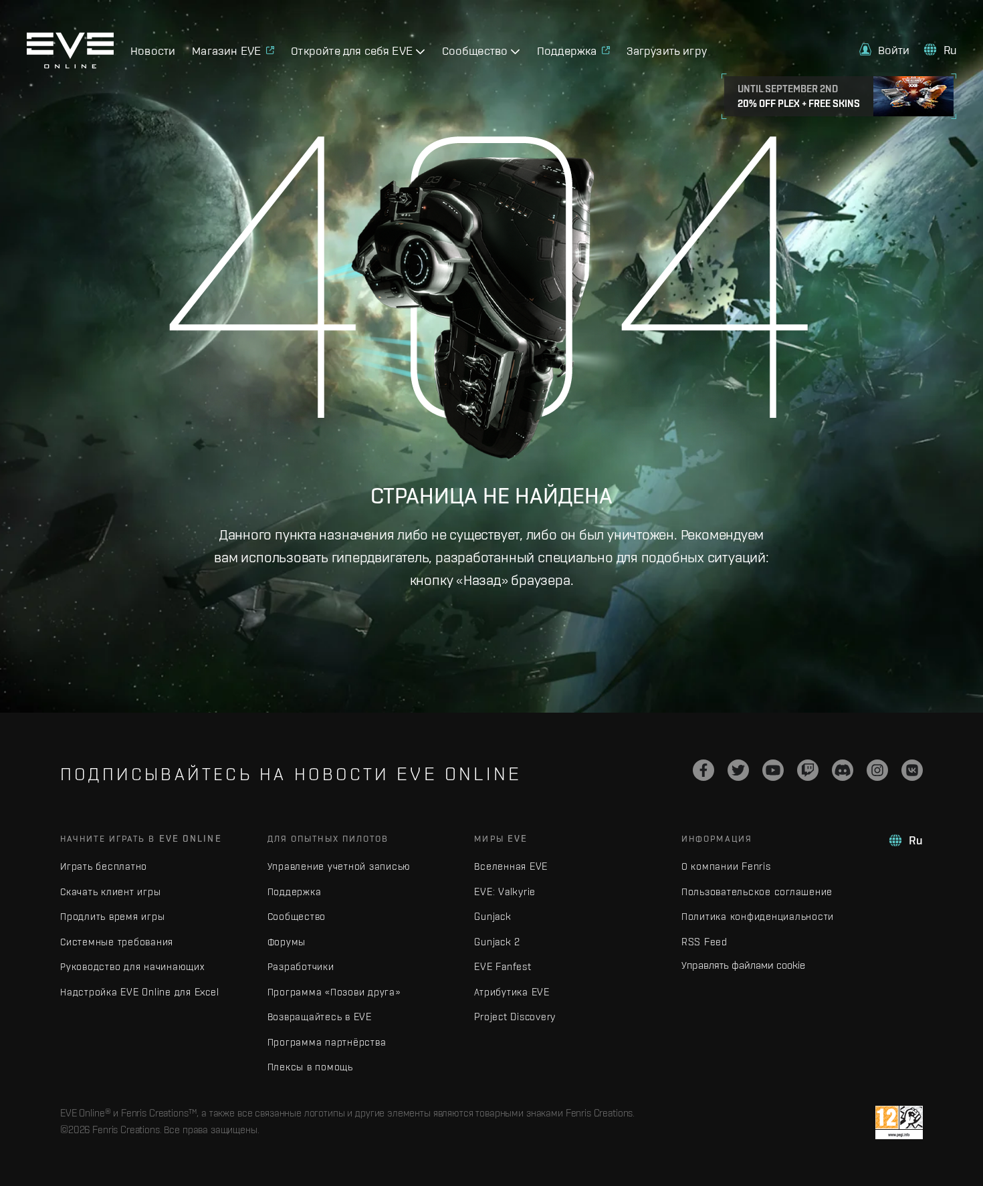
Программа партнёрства (327, 1042)
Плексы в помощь (310, 1066)
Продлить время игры (112, 916)
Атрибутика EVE (512, 991)
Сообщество (296, 916)
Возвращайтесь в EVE (319, 1016)
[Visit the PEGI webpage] (899, 1122)
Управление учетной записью (339, 866)
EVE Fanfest (502, 966)
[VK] (912, 770)
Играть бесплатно (103, 866)
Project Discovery (515, 1016)
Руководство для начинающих (132, 966)
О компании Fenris (726, 866)
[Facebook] (703, 770)
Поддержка (294, 891)
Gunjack (492, 916)
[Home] (70, 65)
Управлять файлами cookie (743, 965)
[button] (884, 50)
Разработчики (300, 966)
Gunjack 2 (497, 941)
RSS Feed (704, 941)
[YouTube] (773, 770)
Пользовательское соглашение (757, 891)
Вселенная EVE (511, 866)
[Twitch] (807, 770)
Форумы (286, 941)
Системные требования (116, 941)
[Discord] (842, 770)
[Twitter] (738, 770)
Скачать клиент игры (110, 891)
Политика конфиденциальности (757, 916)
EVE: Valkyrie (505, 891)
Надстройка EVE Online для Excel (139, 991)
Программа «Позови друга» (334, 991)
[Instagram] (877, 770)
